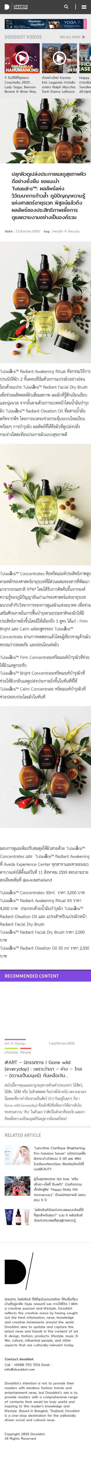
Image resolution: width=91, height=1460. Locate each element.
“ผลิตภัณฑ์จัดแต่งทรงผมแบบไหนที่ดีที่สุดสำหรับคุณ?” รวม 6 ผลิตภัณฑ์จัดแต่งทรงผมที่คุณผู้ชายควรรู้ (59, 1215)
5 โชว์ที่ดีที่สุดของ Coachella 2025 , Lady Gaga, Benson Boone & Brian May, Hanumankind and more (21, 89)
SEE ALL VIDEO (70, 37)
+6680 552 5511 (27, 1364)
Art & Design (15, 1043)
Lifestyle (11, 1052)
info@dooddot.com (20, 1369)
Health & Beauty (66, 231)
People (25, 1052)
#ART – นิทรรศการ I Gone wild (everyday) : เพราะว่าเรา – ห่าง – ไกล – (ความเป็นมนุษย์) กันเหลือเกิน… (43, 1069)
